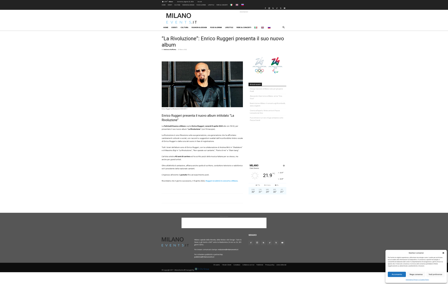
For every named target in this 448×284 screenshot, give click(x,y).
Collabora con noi (248, 265)
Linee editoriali (281, 265)
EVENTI (170, 5)
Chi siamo (216, 265)
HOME (164, 5)
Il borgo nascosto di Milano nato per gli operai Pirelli (266, 90)
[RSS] (273, 8)
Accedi (200, 1)
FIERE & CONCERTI (222, 5)
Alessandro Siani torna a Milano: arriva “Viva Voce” (266, 97)
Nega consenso (416, 274)
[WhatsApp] (174, 54)
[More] (191, 54)
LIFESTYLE (211, 5)
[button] (443, 253)
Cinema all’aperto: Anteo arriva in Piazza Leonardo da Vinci (265, 112)
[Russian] (243, 5)
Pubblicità (260, 265)
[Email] (185, 54)
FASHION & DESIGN (188, 5)
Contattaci (236, 265)
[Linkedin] (180, 54)
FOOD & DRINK (201, 5)
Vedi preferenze (435, 274)
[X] (280, 8)
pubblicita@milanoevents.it (204, 257)
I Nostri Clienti (226, 265)
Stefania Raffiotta (170, 49)
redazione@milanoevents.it (228, 249)
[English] (237, 5)
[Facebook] (265, 8)
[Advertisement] (243, 18)
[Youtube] (284, 8)
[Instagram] (269, 8)
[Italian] (231, 5)
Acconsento (397, 274)
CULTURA (177, 5)
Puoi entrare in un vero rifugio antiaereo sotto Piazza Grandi (266, 119)
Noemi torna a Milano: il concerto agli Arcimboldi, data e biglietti (267, 104)
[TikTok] (277, 8)
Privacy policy (269, 265)
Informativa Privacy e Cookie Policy (417, 279)
